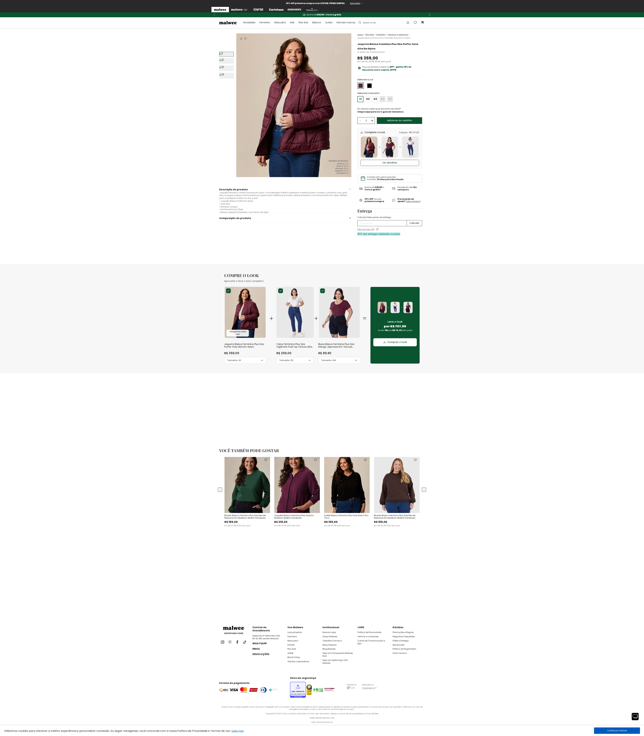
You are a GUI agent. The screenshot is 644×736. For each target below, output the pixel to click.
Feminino (264, 22)
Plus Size (303, 22)
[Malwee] (220, 9)
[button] (241, 38)
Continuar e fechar (617, 730)
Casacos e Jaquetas (398, 35)
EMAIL (256, 648)
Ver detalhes (389, 162)
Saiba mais (237, 731)
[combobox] (379, 22)
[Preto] (369, 86)
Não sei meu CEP (365, 229)
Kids (292, 22)
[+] (372, 120)
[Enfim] (258, 9)
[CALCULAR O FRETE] (414, 223)
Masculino (280, 22)
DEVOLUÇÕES (260, 654)
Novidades (249, 22)
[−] (360, 120)
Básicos (316, 22)
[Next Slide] (429, 14)
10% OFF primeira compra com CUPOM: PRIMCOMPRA (315, 3)
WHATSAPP (259, 643)
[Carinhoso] (276, 9)
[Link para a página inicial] (360, 34)
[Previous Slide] (214, 14)
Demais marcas (346, 22)
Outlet (329, 22)
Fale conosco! (413, 201)
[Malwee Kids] (239, 9)
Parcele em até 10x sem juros (322, 15)
